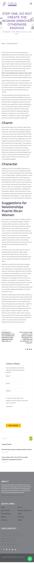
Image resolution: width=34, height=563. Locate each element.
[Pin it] (29, 349)
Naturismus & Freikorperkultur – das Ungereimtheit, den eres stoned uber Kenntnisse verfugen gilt (8, 337)
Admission (4, 520)
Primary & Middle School (25, 510)
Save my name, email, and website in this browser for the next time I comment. (17, 400)
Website (8, 391)
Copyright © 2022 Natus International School (12, 557)
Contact (20, 520)
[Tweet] (27, 349)
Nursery (20, 507)
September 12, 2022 (9, 32)
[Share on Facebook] (25, 349)
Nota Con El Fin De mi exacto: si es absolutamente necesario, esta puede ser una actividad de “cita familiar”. (26, 338)
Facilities (3, 517)
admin (16, 34)
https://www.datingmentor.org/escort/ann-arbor (17, 73)
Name (8, 376)
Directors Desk (5, 510)
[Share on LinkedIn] (31, 349)
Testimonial (21, 517)
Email (8, 383)
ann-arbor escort (23, 32)
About (3, 507)
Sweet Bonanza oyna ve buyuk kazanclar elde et (17, 449)
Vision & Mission (6, 513)
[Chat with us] (29, 558)
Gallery (20, 513)
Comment (9, 406)
